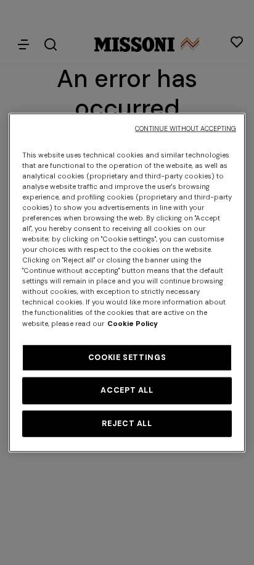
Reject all (127, 423)
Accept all (126, 390)
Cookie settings (127, 357)
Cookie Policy (132, 323)
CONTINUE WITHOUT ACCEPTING (185, 128)
